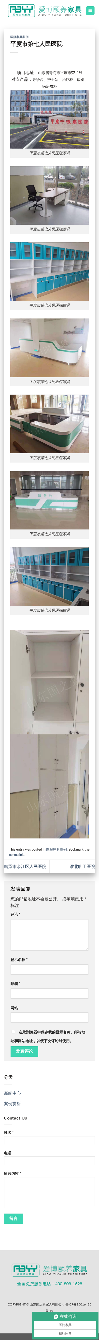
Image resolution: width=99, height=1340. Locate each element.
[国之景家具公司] (45, 10)
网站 (14, 1008)
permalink (16, 854)
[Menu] (90, 10)
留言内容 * (12, 1174)
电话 (7, 1153)
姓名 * (9, 1133)
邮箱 (15, 984)
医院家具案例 (19, 36)
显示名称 (19, 960)
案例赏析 (12, 1104)
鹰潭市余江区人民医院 (25, 867)
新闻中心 (12, 1093)
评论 (15, 914)
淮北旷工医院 (82, 867)
